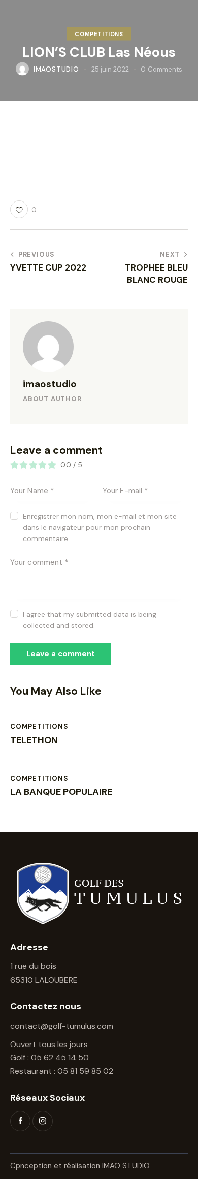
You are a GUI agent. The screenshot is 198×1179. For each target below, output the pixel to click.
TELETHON (34, 740)
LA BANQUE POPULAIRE (61, 792)
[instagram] (42, 1121)
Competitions (99, 33)
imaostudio (50, 384)
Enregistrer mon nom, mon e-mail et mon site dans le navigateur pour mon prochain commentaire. (100, 527)
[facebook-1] (20, 1121)
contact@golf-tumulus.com (61, 1026)
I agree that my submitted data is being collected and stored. (89, 620)
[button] (23, 209)
